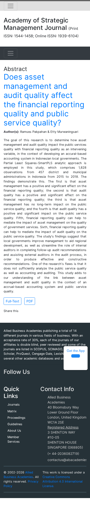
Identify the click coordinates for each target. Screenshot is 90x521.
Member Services (13, 439)
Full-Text (12, 301)
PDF (29, 301)
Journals (13, 404)
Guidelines (14, 424)
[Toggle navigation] (10, 6)
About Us (14, 430)
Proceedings (16, 417)
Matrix (12, 411)
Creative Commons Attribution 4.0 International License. (62, 481)
